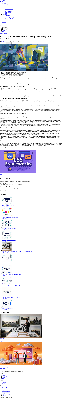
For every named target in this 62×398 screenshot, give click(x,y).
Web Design (4, 14)
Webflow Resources (9, 9)
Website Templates (8, 7)
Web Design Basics (8, 15)
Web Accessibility (10, 17)
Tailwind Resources (8, 6)
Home (3, 375)
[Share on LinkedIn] (5, 43)
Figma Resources (8, 10)
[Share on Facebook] (4, 43)
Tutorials (4, 19)
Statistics (4, 395)
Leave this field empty (4, 183)
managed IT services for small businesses (16, 104)
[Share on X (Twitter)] (3, 43)
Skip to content (3, 0)
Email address (2, 184)
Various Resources (8, 12)
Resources (4, 3)
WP (2, 1)
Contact (3, 23)
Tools (6, 13)
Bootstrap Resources (9, 5)
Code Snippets (7, 4)
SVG (8, 16)
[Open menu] (0, 25)
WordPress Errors (8, 20)
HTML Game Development (10, 18)
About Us (4, 22)
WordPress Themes (8, 11)
